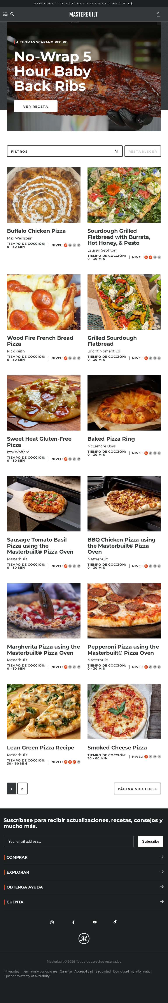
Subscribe (150, 841)
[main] (84, 404)
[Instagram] (51, 922)
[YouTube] (94, 922)
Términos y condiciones (40, 971)
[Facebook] (73, 922)
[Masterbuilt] (84, 14)
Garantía (66, 971)
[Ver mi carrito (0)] (158, 14)
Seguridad (103, 971)
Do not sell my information (132, 971)
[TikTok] (116, 922)
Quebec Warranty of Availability (26, 976)
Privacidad (12, 971)
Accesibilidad (84, 971)
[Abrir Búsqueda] (12, 14)
